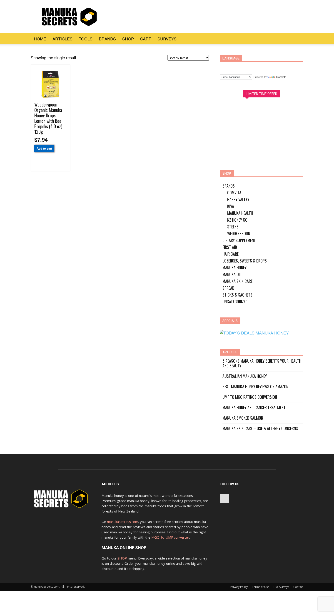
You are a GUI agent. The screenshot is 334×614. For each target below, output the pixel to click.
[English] (242, 67)
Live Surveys (281, 587)
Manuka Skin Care (237, 281)
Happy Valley (238, 199)
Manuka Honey (234, 267)
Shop (128, 39)
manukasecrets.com (122, 521)
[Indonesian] (251, 67)
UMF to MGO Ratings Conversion (249, 397)
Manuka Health (240, 213)
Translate (281, 77)
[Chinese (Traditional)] (234, 67)
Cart (145, 39)
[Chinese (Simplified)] (225, 67)
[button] (297, 38)
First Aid (229, 247)
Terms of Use (260, 587)
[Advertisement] (190, 16)
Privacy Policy (239, 587)
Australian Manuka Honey (244, 376)
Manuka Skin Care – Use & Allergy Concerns (260, 428)
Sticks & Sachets (237, 295)
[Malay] (268, 67)
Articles (62, 39)
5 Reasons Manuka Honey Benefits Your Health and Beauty (261, 363)
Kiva (230, 206)
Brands (107, 39)
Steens (233, 227)
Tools (85, 39)
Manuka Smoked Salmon (242, 418)
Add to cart (44, 148)
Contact (298, 587)
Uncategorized (234, 302)
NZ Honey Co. (237, 220)
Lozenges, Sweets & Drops (244, 261)
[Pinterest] (224, 498)
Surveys (167, 39)
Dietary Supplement (239, 240)
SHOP (122, 558)
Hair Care (230, 254)
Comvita (234, 193)
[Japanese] (259, 67)
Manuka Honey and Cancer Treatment (254, 407)
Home (40, 39)
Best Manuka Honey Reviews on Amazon (255, 386)
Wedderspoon (238, 233)
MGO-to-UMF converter (170, 537)
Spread (228, 288)
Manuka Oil (232, 274)
